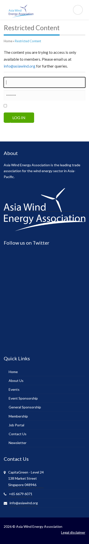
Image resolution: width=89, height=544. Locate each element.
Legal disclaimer (73, 532)
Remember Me (24, 106)
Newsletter (17, 443)
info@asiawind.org (19, 66)
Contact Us (17, 434)
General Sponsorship (25, 407)
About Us (16, 380)
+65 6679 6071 (20, 494)
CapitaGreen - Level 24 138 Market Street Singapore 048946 (26, 478)
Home (8, 41)
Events (14, 389)
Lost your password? (21, 123)
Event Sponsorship (23, 398)
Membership (18, 416)
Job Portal (16, 425)
